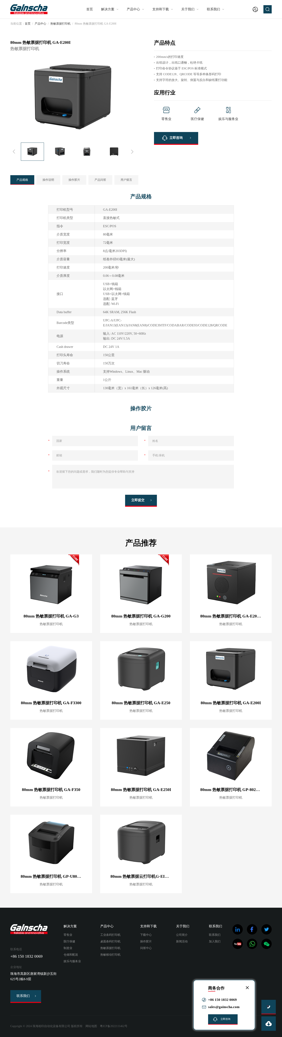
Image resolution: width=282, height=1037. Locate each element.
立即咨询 (176, 137)
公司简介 (182, 934)
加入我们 (214, 941)
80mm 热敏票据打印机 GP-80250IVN (233, 789)
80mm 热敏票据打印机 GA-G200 (141, 616)
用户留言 (126, 179)
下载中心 (146, 934)
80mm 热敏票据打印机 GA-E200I (231, 702)
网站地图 (91, 1026)
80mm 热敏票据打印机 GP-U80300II (53, 876)
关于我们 (187, 9)
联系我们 (213, 9)
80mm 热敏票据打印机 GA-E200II (231, 616)
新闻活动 (182, 941)
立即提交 (138, 500)
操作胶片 (74, 179)
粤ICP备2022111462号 (113, 1026)
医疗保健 (69, 941)
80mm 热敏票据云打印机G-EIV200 (142, 876)
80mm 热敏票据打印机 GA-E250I (141, 789)
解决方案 (107, 9)
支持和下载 (160, 9)
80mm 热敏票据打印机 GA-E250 (141, 702)
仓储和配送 (71, 954)
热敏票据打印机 (60, 23)
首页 (89, 9)
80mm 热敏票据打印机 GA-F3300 (51, 702)
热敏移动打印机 (110, 954)
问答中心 (146, 948)
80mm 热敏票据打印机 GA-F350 (51, 789)
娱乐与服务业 (72, 961)
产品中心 (133, 9)
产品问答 (100, 179)
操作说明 (48, 179)
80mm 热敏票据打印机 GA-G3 (51, 616)
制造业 (68, 948)
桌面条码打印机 (110, 941)
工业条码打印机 (110, 934)
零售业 (68, 934)
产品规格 (22, 179)
